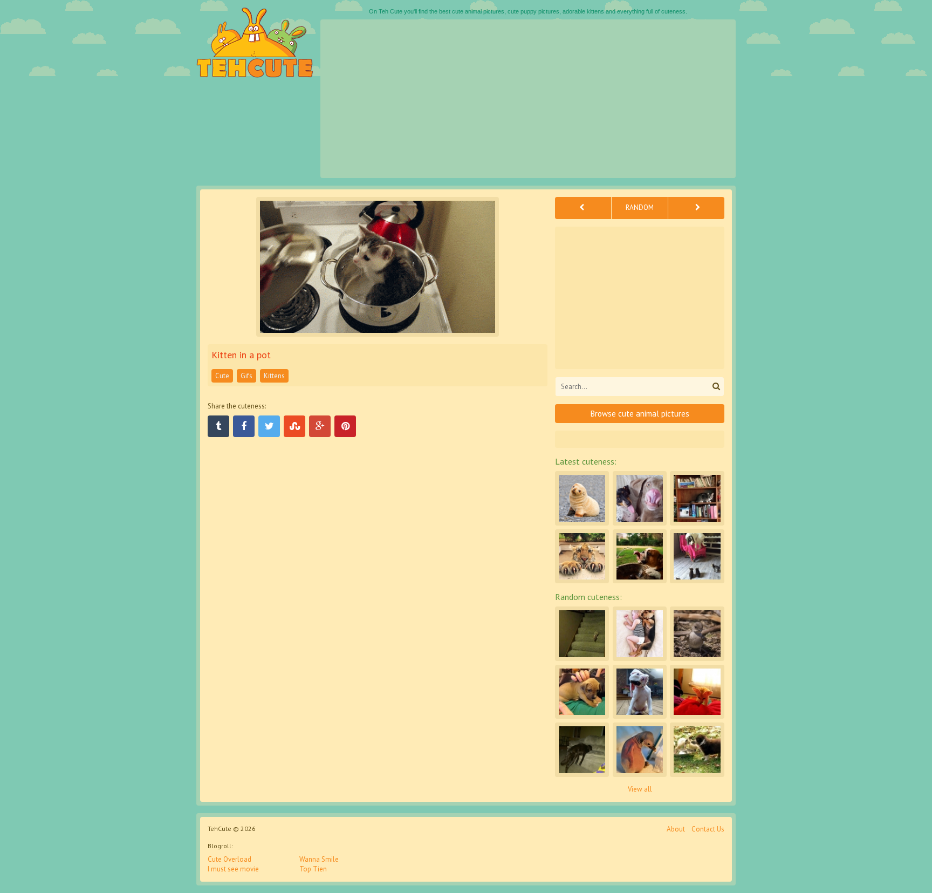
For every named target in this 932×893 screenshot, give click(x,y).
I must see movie (233, 869)
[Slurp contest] (639, 498)
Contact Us (707, 829)
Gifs (246, 375)
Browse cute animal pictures (640, 413)
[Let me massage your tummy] (582, 692)
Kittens (274, 375)
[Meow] (582, 556)
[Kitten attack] (697, 556)
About (676, 829)
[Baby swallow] (697, 633)
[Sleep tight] (639, 633)
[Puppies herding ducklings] (697, 749)
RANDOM (640, 207)
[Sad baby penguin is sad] (639, 749)
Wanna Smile (319, 859)
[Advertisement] (528, 98)
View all (640, 789)
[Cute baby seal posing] (582, 498)
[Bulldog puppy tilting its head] (639, 692)
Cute (222, 375)
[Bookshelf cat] (697, 498)
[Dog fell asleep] (582, 749)
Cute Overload (229, 859)
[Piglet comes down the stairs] (582, 633)
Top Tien (313, 869)
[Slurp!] (639, 556)
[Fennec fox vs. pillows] (697, 692)
